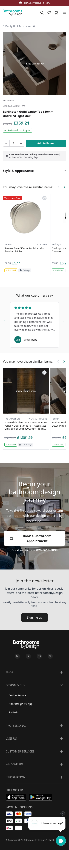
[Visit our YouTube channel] (39, 656)
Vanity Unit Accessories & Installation (21, 26)
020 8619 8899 (47, 550)
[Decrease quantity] (6, 143)
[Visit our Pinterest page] (50, 656)
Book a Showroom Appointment (37, 538)
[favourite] (50, 12)
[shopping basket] (57, 12)
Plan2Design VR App (20, 704)
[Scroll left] (58, 187)
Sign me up (34, 617)
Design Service (17, 695)
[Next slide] (64, 320)
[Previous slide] (4, 320)
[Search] (42, 12)
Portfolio (13, 712)
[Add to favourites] (23, 106)
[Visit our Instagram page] (17, 656)
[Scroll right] (64, 187)
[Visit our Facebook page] (28, 656)
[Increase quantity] (21, 143)
